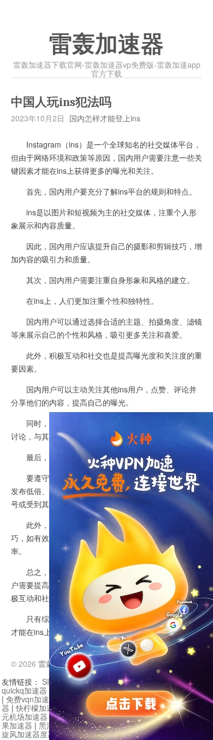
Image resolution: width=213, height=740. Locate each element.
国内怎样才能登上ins (104, 118)
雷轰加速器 (106, 44)
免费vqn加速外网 (35, 699)
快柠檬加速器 (39, 707)
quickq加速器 (24, 690)
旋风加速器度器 (28, 734)
